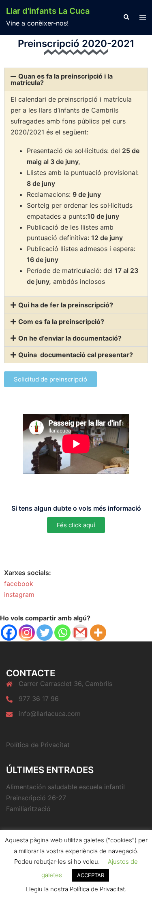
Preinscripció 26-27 (36, 798)
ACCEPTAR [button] (90, 875)
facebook (18, 583)
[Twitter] (44, 632)
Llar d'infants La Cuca (48, 11)
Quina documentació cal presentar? (75, 355)
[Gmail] (80, 632)
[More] (98, 632)
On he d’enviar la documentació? (70, 338)
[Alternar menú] (142, 17)
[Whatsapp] (62, 632)
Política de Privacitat (38, 745)
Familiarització (28, 809)
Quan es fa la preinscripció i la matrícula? (62, 79)
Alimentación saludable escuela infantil (65, 787)
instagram (19, 594)
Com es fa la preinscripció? (61, 321)
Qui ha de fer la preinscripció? (65, 305)
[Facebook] (9, 632)
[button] (126, 17)
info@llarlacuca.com (50, 713)
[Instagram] (27, 632)
